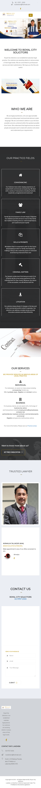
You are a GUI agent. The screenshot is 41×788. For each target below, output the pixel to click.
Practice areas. (32, 426)
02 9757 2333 (20, 599)
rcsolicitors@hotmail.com (22, 4)
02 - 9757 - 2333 (20, 2)
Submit (12, 683)
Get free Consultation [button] (12, 452)
